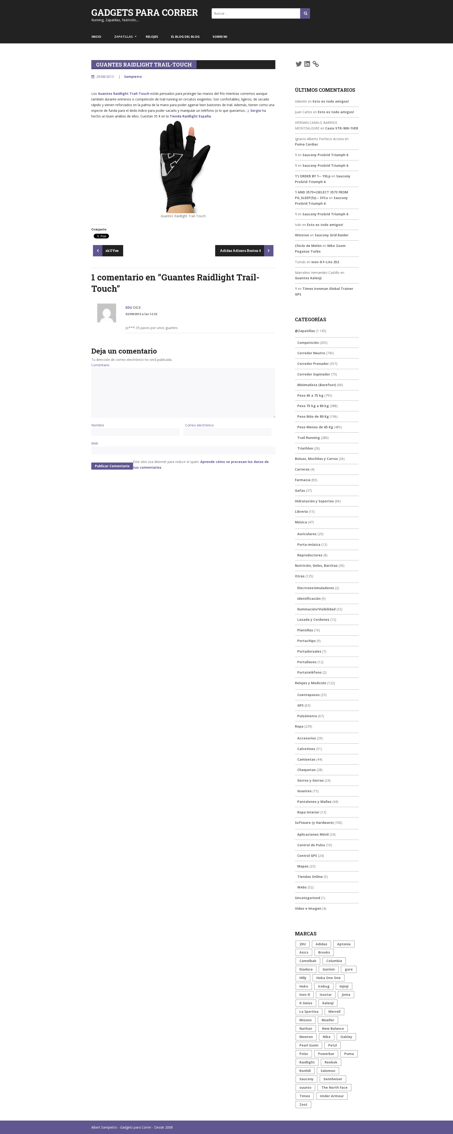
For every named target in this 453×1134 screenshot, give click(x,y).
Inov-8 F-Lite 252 (325, 262)
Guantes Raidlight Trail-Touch (123, 93)
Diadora (306, 969)
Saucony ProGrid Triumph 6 (325, 155)
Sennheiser (332, 1079)
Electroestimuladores (315, 588)
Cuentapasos (308, 694)
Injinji (344, 986)
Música (301, 522)
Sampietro (133, 76)
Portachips (306, 640)
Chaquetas (306, 769)
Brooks (324, 952)
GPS (300, 705)
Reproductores (310, 555)
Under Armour (332, 1096)
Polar (303, 1053)
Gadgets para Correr (144, 12)
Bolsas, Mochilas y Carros (316, 458)
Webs (302, 887)
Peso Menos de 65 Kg (315, 427)
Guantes (304, 791)
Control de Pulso (311, 845)
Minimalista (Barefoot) (316, 385)
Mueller (328, 1020)
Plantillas (305, 630)
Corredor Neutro (311, 353)
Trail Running (308, 437)
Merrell (334, 1011)
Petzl (332, 1045)
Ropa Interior (308, 812)
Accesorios (306, 738)
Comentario (100, 365)
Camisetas (306, 759)
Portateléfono (309, 672)
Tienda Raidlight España (190, 116)
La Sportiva (309, 1011)
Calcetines (306, 748)
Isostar (326, 994)
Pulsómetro (307, 716)
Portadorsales (309, 651)
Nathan (305, 1028)
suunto (305, 1087)
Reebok (331, 1062)
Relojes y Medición (310, 683)
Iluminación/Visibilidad (316, 609)
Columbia (334, 961)
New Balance (333, 1028)
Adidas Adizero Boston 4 (241, 250)
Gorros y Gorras (310, 780)
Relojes (152, 36)
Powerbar (326, 1053)
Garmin (329, 969)
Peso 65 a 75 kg (310, 395)
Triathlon (305, 448)
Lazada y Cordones (313, 619)
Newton (306, 1036)
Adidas (321, 944)
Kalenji (328, 1003)
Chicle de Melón (308, 245)
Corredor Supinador (313, 374)
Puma (349, 1053)
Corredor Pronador (313, 363)
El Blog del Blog (185, 36)
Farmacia (302, 480)
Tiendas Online (310, 876)
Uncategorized (307, 898)
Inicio (96, 36)
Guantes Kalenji (308, 278)
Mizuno (305, 1020)
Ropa (299, 726)
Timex (304, 1096)
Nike (327, 1036)
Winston (302, 235)
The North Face (334, 1087)
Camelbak (307, 961)
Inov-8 (304, 994)
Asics (303, 952)
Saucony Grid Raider (331, 235)
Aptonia (344, 944)
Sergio (255, 110)
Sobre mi (220, 36)
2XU (302, 944)
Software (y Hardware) (314, 822)
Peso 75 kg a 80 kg (313, 406)
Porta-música (308, 544)
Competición (308, 342)
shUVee (111, 250)
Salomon (328, 1070)
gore (349, 969)
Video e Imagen (308, 908)
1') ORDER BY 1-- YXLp (313, 176)
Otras (300, 576)
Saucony (306, 1079)
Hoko (303, 986)
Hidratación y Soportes (314, 501)
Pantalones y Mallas (314, 801)
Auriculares (307, 534)
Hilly (302, 978)
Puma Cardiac (306, 144)
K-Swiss (305, 1003)
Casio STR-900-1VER (341, 128)
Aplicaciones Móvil (313, 834)
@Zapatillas (305, 331)
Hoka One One (328, 978)
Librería (301, 511)
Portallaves (307, 662)
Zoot (303, 1104)
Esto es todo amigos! (331, 101)
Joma (346, 994)
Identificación (309, 598)
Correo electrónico (199, 425)
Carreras (302, 469)
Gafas (300, 490)
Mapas (303, 866)
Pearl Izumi (308, 1045)
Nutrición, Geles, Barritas (316, 565)
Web (94, 443)
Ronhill (305, 1070)
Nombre (97, 425)
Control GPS (307, 855)
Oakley (346, 1036)
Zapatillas (123, 36)
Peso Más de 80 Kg (313, 416)
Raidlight (307, 1062)
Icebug (324, 986)
